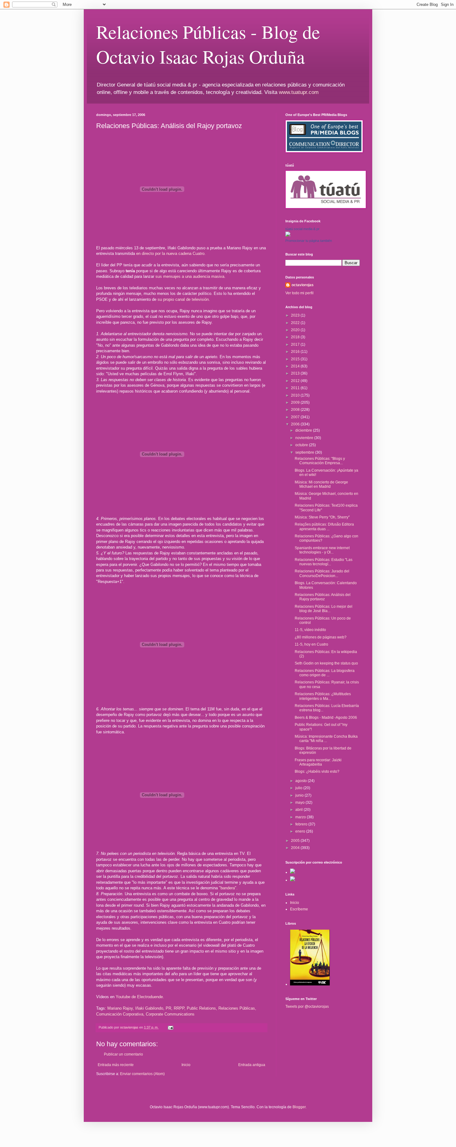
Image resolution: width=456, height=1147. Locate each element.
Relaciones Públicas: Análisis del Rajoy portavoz (323, 597)
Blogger (299, 1107)
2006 (296, 424)
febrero (301, 824)
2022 (296, 323)
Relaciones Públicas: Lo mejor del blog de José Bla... (323, 608)
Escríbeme (299, 909)
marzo (301, 817)
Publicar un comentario (123, 1054)
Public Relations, (202, 1008)
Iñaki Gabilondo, (149, 1008)
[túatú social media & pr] (287, 235)
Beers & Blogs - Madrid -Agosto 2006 (326, 717)
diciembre (304, 430)
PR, (169, 1008)
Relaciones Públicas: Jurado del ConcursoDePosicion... (322, 573)
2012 (296, 381)
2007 (296, 417)
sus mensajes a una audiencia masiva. (190, 276)
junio (300, 795)
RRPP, (180, 1008)
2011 (296, 388)
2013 (296, 373)
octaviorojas (303, 285)
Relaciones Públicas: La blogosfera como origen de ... (325, 673)
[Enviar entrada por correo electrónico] (170, 1027)
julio (299, 788)
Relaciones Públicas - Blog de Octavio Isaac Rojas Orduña (208, 44)
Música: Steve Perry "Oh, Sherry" (322, 517)
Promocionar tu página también (308, 240)
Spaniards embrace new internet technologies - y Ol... (322, 550)
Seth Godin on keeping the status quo (326, 663)
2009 (296, 402)
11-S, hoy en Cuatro (311, 644)
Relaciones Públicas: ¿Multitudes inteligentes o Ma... (323, 696)
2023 (296, 315)
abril (299, 809)
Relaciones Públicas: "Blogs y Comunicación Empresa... (320, 460)
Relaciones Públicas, (237, 1008)
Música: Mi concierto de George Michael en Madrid (321, 484)
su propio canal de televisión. (184, 299)
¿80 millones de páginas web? (320, 637)
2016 (296, 351)
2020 (296, 330)
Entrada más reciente (116, 1065)
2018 (296, 337)
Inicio (185, 1065)
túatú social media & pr (302, 229)
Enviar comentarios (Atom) (142, 1074)
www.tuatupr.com (299, 92)
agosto (301, 781)
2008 (296, 409)
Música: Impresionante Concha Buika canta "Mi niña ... (326, 738)
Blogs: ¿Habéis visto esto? (317, 771)
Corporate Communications (170, 1014)
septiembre (305, 452)
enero (300, 831)
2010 (296, 395)
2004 (296, 848)
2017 (296, 344)
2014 (296, 366)
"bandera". (228, 888)
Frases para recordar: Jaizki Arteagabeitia (318, 762)
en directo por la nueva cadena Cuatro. (171, 253)
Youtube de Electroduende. (140, 996)
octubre (302, 445)
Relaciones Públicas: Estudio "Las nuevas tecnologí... (323, 562)
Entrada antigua (251, 1065)
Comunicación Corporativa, (120, 1014)
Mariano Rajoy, (120, 1008)
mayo (300, 802)
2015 (296, 359)
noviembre (304, 438)
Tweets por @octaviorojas (307, 1006)
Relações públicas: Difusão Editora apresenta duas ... (324, 526)
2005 (296, 840)
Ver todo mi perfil (299, 293)
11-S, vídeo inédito (310, 630)
